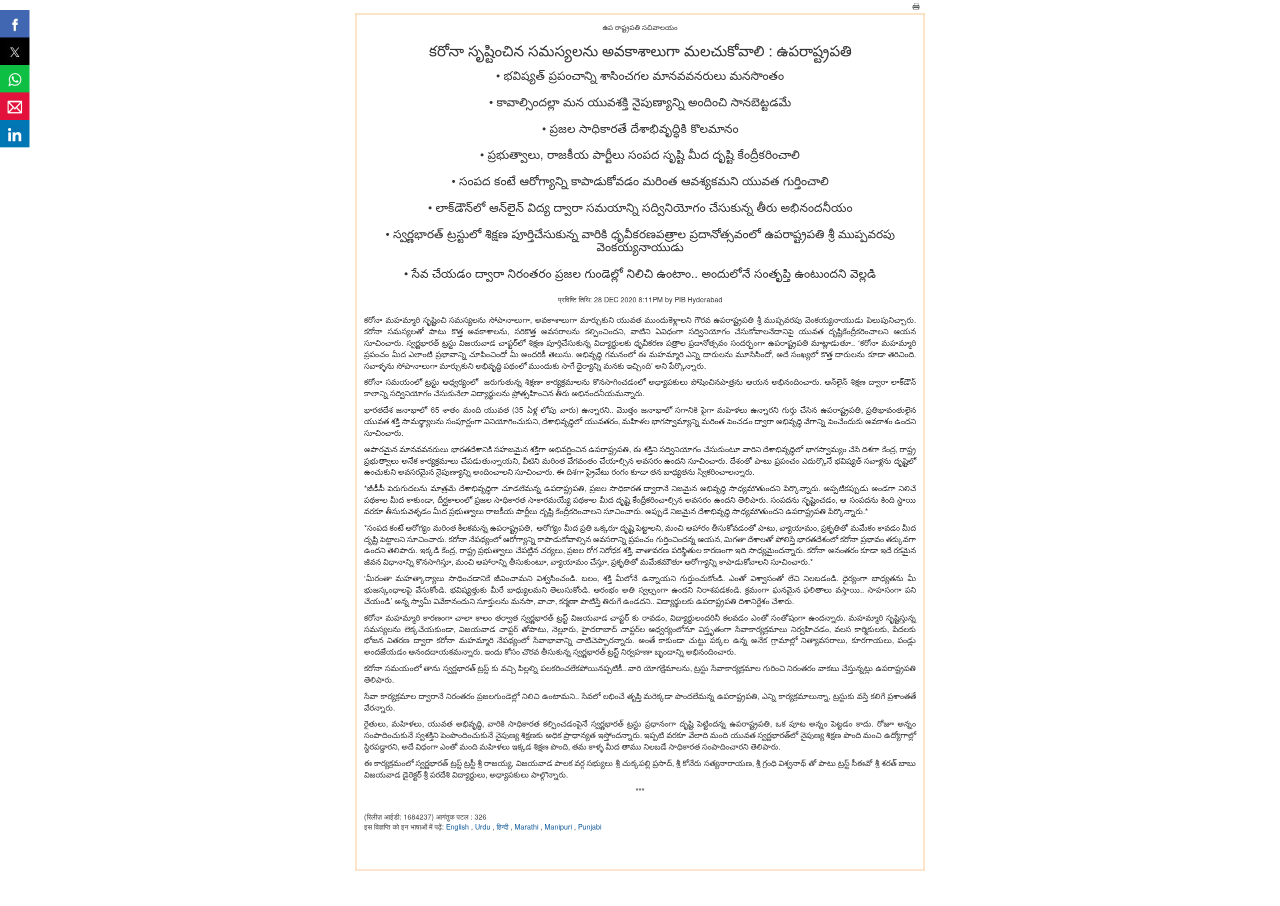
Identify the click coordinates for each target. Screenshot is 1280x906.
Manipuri (559, 827)
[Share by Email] (15, 106)
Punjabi (590, 827)
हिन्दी (503, 827)
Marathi (527, 827)
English (458, 827)
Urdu (483, 827)
